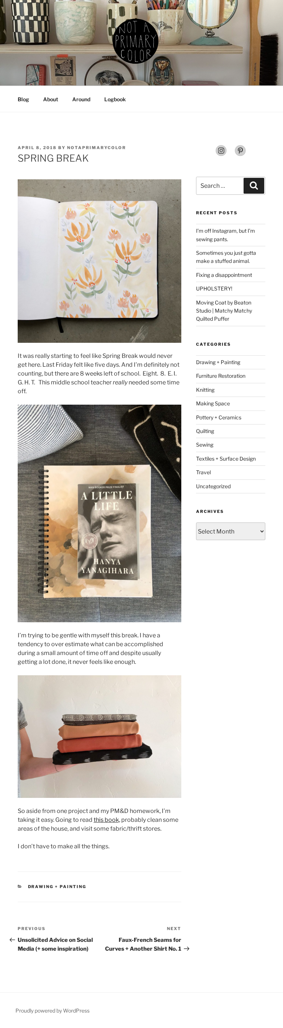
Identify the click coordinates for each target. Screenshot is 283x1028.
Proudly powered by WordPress (52, 1010)
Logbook (115, 99)
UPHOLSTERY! (214, 288)
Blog (23, 99)
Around (81, 99)
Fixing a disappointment (224, 275)
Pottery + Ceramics (218, 417)
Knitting (205, 390)
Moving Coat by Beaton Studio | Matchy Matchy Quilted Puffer (224, 310)
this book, (107, 819)
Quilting (205, 431)
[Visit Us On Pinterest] (240, 154)
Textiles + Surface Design (226, 458)
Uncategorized (213, 486)
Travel (203, 472)
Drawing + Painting (57, 886)
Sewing (204, 444)
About (50, 99)
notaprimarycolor (96, 147)
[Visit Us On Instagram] (221, 154)
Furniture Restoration (220, 376)
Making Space (213, 403)
